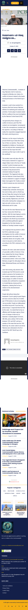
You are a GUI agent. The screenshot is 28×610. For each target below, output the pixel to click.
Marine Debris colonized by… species (21, 513)
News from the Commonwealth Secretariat (12, 559)
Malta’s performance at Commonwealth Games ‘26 (11, 472)
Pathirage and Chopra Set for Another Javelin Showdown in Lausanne (12, 431)
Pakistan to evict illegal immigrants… (7, 513)
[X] (12, 50)
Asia (3, 566)
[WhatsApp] (19, 50)
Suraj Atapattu (16, 43)
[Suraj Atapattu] (8, 43)
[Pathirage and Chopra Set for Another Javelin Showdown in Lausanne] (14, 420)
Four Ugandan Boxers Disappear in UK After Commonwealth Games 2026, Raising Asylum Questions (13, 462)
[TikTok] (15, 606)
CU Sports (6, 9)
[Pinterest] (15, 50)
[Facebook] (8, 50)
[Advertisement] (14, 72)
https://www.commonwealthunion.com (17, 342)
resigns (11, 349)
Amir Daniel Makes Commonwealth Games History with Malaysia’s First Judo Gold (13, 452)
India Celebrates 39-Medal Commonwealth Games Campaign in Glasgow (11, 442)
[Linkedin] (12, 606)
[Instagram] (8, 606)
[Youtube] (26, 606)
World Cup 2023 (17, 349)
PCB (7, 349)
